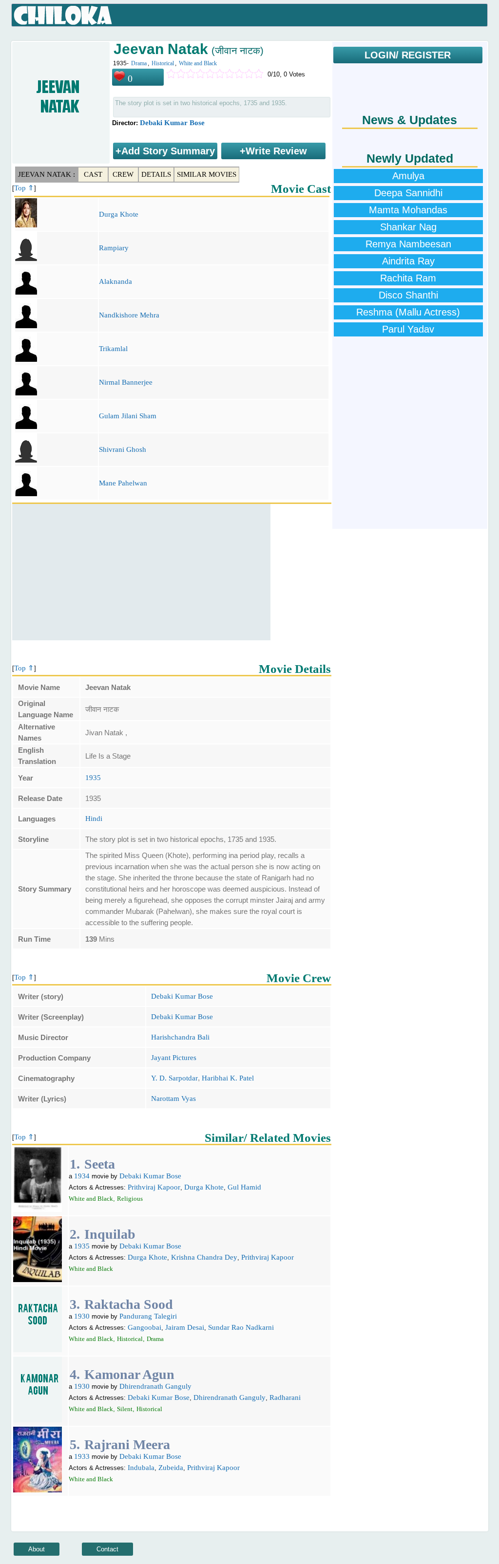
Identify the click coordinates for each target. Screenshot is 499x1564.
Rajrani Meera (127, 1444)
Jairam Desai (184, 1327)
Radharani (285, 1397)
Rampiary (114, 248)
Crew (123, 174)
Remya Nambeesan (408, 244)
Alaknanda (115, 281)
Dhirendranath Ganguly (155, 1386)
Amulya (408, 175)
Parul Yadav (408, 329)
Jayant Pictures (173, 1057)
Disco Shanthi (408, 295)
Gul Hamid (244, 1187)
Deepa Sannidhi (408, 192)
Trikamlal (113, 349)
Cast (93, 174)
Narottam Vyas (173, 1098)
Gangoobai (144, 1327)
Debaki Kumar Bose (172, 123)
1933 (82, 1456)
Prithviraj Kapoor (154, 1187)
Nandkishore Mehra (129, 315)
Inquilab (109, 1234)
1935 (93, 778)
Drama (139, 63)
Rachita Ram (408, 278)
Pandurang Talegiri (148, 1316)
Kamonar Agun (129, 1374)
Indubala (141, 1467)
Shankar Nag (408, 227)
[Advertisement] (141, 572)
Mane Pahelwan (123, 483)
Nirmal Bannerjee (126, 382)
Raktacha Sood (128, 1304)
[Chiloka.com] (63, 15)
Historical (163, 63)
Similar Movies (206, 174)
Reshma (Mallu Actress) (408, 312)
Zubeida (170, 1467)
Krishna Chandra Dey (204, 1257)
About (36, 1549)
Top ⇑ (24, 188)
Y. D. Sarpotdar (174, 1078)
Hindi (93, 818)
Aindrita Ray (408, 261)
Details (156, 174)
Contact (107, 1549)
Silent (125, 1409)
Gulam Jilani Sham (127, 416)
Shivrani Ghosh (122, 449)
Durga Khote (118, 214)
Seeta (99, 1164)
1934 (82, 1176)
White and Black (198, 63)
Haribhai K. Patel (228, 1078)
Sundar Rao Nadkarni (241, 1327)
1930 (82, 1316)
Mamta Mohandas (408, 210)
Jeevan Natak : (46, 174)
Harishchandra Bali (180, 1037)
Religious (130, 1198)
